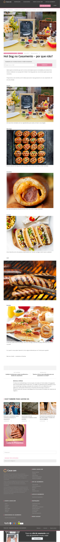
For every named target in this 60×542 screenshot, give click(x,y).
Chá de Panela (35, 510)
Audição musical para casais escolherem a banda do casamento (17, 374)
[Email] (16, 393)
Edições (6, 506)
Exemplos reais (35, 491)
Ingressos (7, 510)
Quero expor (7, 508)
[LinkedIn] (13, 393)
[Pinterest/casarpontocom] (32, 519)
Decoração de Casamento (37, 506)
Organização (35, 505)
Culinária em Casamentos (19, 9)
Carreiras (34, 473)
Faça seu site (35, 484)
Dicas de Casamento (36, 513)
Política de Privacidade (37, 477)
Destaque (20, 53)
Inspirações (17, 1)
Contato (6, 511)
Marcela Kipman (34, 53)
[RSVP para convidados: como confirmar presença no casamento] (12, 408)
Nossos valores (35, 472)
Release (39, 528)
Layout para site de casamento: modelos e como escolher (29, 417)
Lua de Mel (34, 511)
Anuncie (45, 528)
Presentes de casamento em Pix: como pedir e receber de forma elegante (47, 417)
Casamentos (10, 9)
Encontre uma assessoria (10, 517)
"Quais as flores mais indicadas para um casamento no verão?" (43, 374)
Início (5, 9)
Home (6, 503)
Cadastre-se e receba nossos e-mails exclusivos (18, 61)
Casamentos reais (36, 503)
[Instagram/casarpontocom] (31, 519)
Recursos (34, 487)
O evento (7, 505)
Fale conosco (35, 475)
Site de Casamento (50, 1)
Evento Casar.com (38, 1)
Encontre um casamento (37, 497)
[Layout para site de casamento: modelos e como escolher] (30, 408)
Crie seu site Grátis (45, 5)
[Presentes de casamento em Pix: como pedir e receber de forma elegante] (48, 408)
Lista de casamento (36, 486)
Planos (33, 489)
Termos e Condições (36, 478)
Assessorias (26, 1)
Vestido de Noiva (36, 508)
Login (55, 5)
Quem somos (53, 528)
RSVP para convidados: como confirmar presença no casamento (11, 417)
